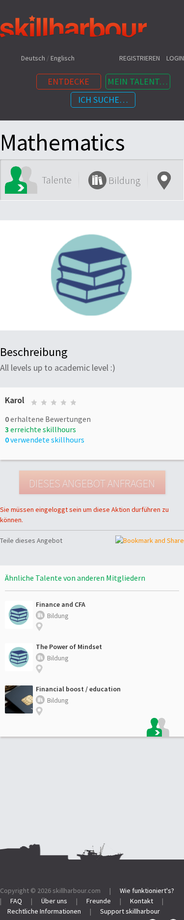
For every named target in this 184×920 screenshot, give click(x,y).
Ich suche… (103, 99)
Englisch (63, 58)
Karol (15, 400)
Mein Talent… (137, 81)
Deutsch (33, 58)
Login (175, 58)
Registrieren (139, 58)
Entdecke (68, 81)
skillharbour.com (77, 890)
